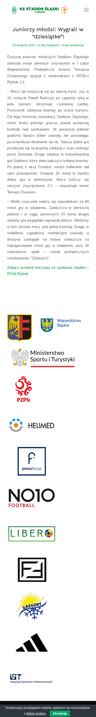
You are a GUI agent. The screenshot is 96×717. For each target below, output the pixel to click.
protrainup (77, 45)
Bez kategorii (50, 45)
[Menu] (86, 10)
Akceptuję (60, 713)
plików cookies (36, 713)
